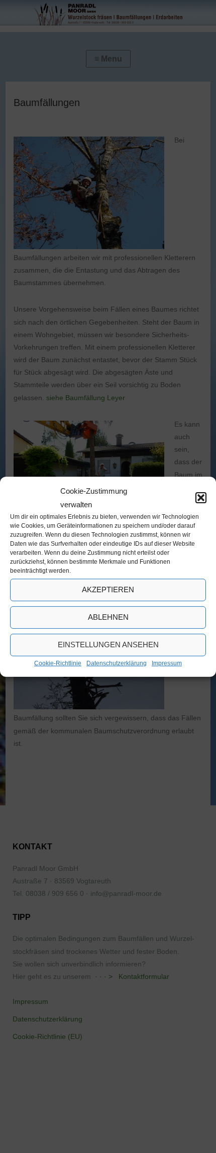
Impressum (167, 662)
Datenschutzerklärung (116, 662)
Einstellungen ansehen (108, 644)
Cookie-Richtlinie (57, 662)
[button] (201, 497)
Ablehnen (108, 617)
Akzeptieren (108, 589)
